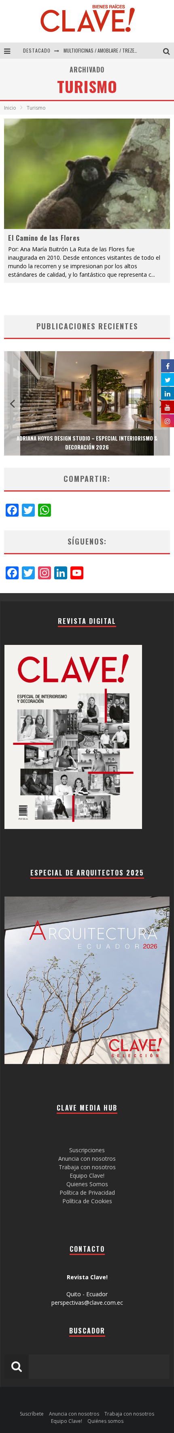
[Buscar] (168, 50)
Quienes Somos (87, 1184)
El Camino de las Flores (44, 238)
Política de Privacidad (87, 1192)
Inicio (10, 107)
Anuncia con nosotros (87, 1158)
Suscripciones (87, 1150)
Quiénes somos (105, 1421)
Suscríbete (32, 1413)
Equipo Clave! (87, 1175)
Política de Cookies (87, 1201)
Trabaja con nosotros (87, 1167)
